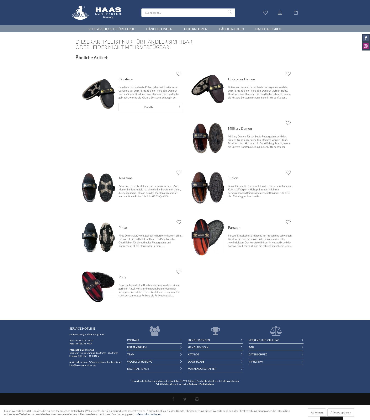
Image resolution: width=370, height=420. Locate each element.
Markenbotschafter (202, 368)
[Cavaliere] (98, 94)
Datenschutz (258, 354)
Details (148, 107)
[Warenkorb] (298, 12)
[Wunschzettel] (266, 12)
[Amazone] (98, 188)
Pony (122, 277)
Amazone (126, 178)
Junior (233, 178)
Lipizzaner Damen (241, 79)
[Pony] (98, 287)
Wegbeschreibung (139, 361)
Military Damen (240, 128)
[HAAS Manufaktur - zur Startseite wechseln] (99, 17)
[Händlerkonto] (283, 12)
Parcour (234, 227)
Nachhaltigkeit (138, 368)
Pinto (123, 227)
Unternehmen (137, 347)
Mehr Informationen (149, 414)
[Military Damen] (207, 138)
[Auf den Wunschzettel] (178, 73)
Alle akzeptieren (340, 412)
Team (130, 354)
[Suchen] (230, 12)
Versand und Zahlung (264, 340)
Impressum (256, 361)
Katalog (193, 354)
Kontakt (133, 340)
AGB (251, 347)
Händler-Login (198, 347)
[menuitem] (188, 12)
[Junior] (207, 188)
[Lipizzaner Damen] (207, 89)
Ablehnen (317, 412)
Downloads (196, 361)
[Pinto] (98, 237)
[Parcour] (207, 237)
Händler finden (199, 340)
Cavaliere (126, 79)
